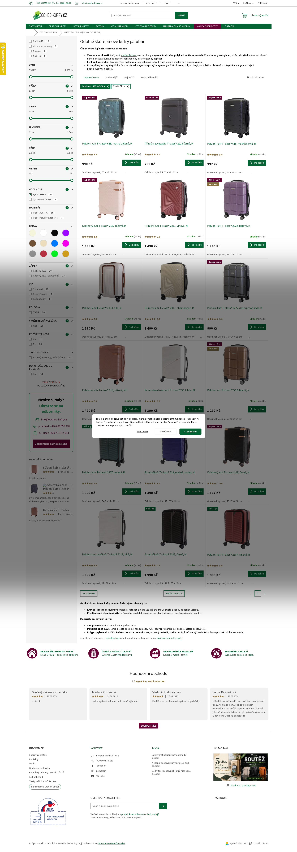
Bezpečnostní (42, 294)
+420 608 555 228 (104, 760)
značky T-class (128, 55)
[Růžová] (65, 243)
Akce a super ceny (44, 46)
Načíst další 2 (174, 593)
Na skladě (41, 41)
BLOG (155, 748)
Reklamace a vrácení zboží (45, 787)
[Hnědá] (32, 243)
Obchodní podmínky (39, 768)
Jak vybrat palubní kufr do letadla (169, 755)
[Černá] (54, 232)
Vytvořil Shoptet (238, 843)
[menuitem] (35, 26)
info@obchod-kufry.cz (107, 755)
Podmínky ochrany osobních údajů (46, 772)
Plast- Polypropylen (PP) (48, 218)
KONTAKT (97, 748)
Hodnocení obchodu (148, 673)
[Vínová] (43, 253)
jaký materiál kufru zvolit (169, 638)
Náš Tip (39, 56)
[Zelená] (54, 253)
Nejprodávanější (149, 77)
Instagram (101, 771)
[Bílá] (43, 232)
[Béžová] (32, 232)
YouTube (100, 776)
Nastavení (142, 431)
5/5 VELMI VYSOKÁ (44, 199)
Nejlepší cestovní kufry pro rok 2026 (170, 763)
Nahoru (90, 593)
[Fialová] (65, 232)
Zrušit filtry (49, 382)
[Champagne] (43, 243)
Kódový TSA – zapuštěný (49, 276)
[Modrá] (54, 243)
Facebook (101, 766)
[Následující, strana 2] (258, 593)
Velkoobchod (36, 777)
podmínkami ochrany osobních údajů (140, 814)
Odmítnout (165, 431)
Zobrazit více (148, 726)
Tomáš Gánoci (260, 843)
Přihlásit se (163, 806)
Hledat (182, 15)
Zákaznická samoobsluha (51, 444)
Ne (37, 344)
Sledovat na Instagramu (243, 785)
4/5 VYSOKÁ (42, 194)
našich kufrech (113, 638)
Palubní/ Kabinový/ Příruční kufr (52, 357)
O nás (166, 3)
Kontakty (151, 3)
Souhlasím (192, 431)
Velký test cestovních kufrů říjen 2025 (171, 771)
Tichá (39, 312)
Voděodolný (41, 299)
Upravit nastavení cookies (111, 843)
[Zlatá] (65, 253)
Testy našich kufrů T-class (42, 781)
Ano (38, 326)
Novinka (39, 51)
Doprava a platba (129, 3)
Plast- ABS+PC (43, 213)
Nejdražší (129, 77)
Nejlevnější (111, 77)
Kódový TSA (42, 271)
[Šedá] (32, 253)
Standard (40, 289)
